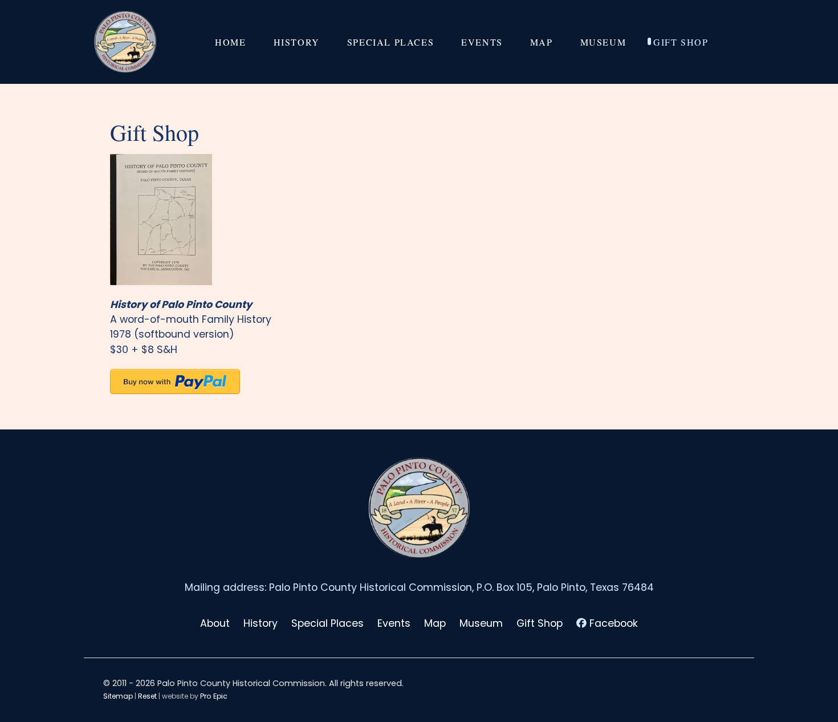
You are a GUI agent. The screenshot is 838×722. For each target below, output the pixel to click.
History (260, 623)
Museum (481, 623)
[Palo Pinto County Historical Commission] (125, 42)
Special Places (327, 623)
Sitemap (118, 696)
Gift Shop (539, 623)
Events (393, 623)
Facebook (613, 623)
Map (435, 623)
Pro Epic (213, 696)
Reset (147, 696)
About (215, 623)
